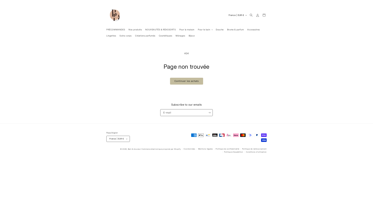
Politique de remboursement (254, 149)
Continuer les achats (186, 81)
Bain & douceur (134, 149)
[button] (205, 30)
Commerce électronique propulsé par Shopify (161, 149)
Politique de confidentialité (227, 149)
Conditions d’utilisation (256, 152)
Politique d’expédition (233, 152)
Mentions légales (205, 149)
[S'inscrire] (209, 112)
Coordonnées (189, 149)
